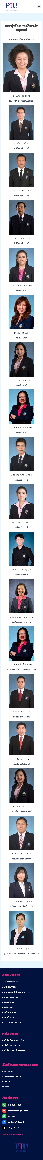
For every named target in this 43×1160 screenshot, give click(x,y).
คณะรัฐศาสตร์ (8, 1007)
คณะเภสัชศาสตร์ (8, 1017)
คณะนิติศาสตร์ (8, 1002)
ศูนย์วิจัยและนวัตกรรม (11, 1045)
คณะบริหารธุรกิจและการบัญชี (13, 997)
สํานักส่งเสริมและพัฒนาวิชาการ (14, 1050)
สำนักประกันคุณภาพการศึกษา (13, 1040)
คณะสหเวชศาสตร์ (9, 987)
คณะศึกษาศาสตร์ (9, 1012)
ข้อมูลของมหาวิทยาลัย (13, 1134)
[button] (39, 6)
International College (12, 1022)
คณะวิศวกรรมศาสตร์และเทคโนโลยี (16, 992)
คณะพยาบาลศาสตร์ (10, 982)
